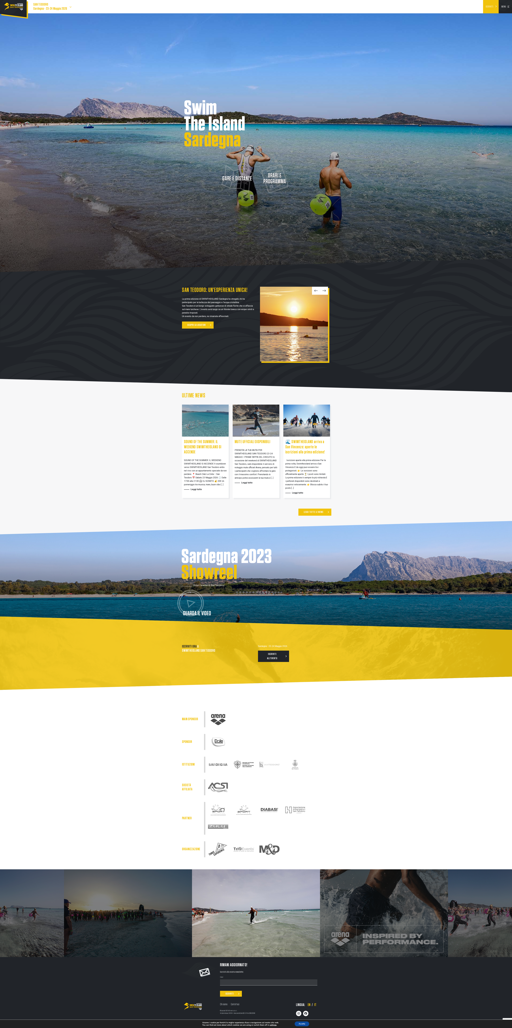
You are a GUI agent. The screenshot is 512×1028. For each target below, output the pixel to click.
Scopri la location (196, 325)
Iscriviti (489, 6)
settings (273, 1025)
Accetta (302, 1024)
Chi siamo (223, 1004)
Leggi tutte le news (313, 512)
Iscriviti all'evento (272, 656)
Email (221, 977)
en (309, 1005)
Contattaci (235, 1004)
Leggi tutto (196, 489)
